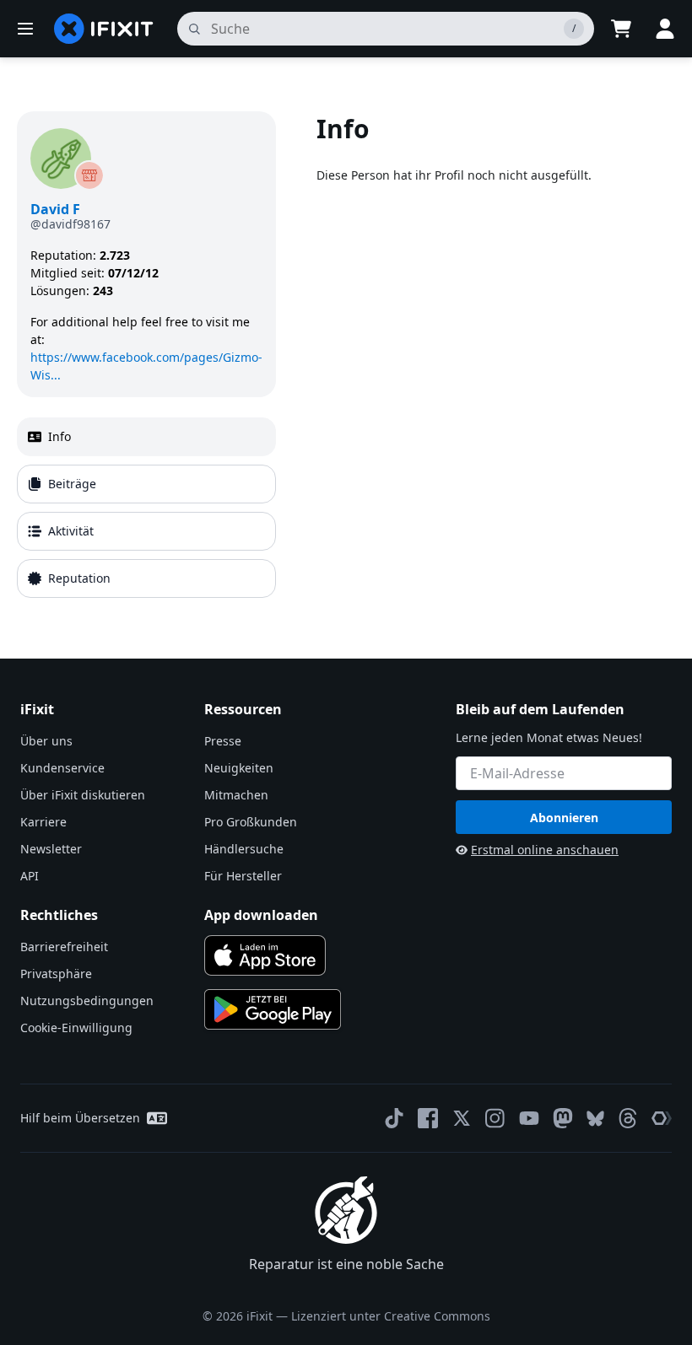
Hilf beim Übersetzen (80, 1118)
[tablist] (146, 508)
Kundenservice (62, 768)
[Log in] (665, 29)
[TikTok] (394, 1118)
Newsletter (51, 849)
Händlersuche (244, 849)
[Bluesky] (595, 1118)
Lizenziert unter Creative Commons (390, 1316)
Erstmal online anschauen (545, 850)
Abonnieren (564, 818)
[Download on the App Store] (265, 955)
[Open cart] (621, 29)
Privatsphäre (56, 974)
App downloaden (261, 915)
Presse (222, 741)
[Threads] (628, 1118)
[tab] (146, 436)
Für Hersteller (243, 876)
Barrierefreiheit (64, 947)
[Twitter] (461, 1118)
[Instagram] (495, 1118)
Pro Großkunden (250, 822)
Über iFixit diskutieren (82, 795)
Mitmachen (236, 795)
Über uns (46, 741)
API (29, 876)
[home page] (104, 28)
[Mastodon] (563, 1118)
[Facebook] (428, 1118)
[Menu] (25, 28)
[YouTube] (529, 1118)
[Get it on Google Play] (272, 1009)
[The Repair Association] (661, 1118)
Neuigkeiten (238, 768)
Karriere (43, 822)
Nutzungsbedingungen (87, 1001)
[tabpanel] (495, 358)
